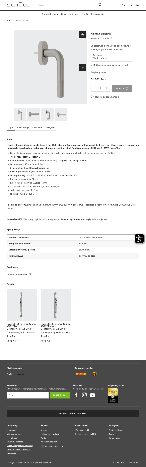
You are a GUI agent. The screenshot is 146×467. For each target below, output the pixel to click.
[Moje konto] (130, 5)
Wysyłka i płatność (15, 442)
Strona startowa (50, 14)
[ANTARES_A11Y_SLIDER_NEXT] (82, 67)
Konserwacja (97, 14)
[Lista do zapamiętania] (123, 5)
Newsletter (11, 453)
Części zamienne (69, 14)
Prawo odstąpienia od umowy (20, 446)
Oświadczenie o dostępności (19, 449)
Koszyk (44, 430)
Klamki (84, 14)
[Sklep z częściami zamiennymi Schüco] (20, 5)
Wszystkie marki (82, 430)
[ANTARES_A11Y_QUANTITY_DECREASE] (94, 88)
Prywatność (12, 438)
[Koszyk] (137, 5)
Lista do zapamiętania (50, 434)
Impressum (12, 430)
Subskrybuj (60, 395)
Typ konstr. (98, 55)
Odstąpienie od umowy (73, 413)
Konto (43, 438)
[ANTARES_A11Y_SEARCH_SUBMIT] (100, 5)
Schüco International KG (19, 274)
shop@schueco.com (54, 446)
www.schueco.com (49, 442)
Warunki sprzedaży (15, 434)
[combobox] (109, 58)
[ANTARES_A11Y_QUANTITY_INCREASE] (106, 88)
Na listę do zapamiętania (107, 97)
